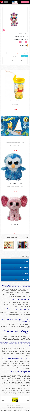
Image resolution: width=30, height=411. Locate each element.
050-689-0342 (11, 407)
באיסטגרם (6, 410)
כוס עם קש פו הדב (15, 101)
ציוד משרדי (23, 279)
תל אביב (9, 410)
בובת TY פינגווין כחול (15, 183)
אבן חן (10, 394)
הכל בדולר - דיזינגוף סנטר (16, 410)
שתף (21, 53)
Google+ (15, 53)
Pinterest (9, 53)
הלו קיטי (24, 273)
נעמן (21, 382)
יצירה (25, 261)
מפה (8, 405)
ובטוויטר (2, 410)
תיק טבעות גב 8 (26, 251)
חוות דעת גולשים (16, 56)
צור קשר (11, 405)
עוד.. (21, 261)
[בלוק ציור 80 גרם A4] (9, 245)
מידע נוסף (24, 56)
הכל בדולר (16, 407)
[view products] (15, 399)
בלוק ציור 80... (12, 251)
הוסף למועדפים (23, 49)
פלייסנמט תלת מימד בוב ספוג (15, 142)
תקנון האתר (20, 405)
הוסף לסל (24, 45)
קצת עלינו (15, 405)
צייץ (25, 53)
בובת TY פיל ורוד (15, 224)
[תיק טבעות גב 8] (23, 245)
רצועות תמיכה (22, 267)
